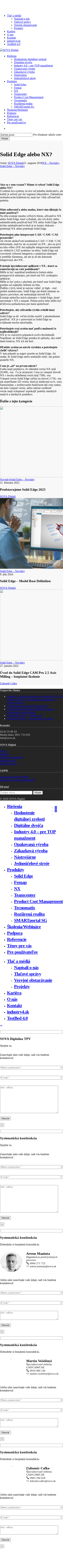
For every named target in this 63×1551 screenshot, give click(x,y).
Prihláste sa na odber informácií (17, 779)
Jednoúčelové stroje (31, 863)
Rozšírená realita (29, 914)
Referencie (16, 939)
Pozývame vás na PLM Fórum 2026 (27, 705)
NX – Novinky (50, 163)
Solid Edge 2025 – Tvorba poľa (24, 715)
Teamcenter (25, 895)
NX (17, 888)
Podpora (14, 933)
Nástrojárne (25, 857)
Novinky (5, 479)
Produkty (15, 869)
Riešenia (14, 806)
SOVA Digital (15, 163)
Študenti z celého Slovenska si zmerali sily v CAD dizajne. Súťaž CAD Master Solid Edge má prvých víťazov (35, 699)
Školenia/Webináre (24, 926)
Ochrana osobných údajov (14, 776)
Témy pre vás (19, 945)
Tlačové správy (8, 763)
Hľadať (4, 138)
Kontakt (4, 754)
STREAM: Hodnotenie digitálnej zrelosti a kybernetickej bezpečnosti (30, 711)
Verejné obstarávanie (11, 757)
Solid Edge (23, 876)
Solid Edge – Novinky (12, 166)
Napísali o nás (8, 760)
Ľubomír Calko (8, 683)
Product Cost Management (38, 901)
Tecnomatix (24, 907)
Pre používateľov (22, 952)
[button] (1, 1025)
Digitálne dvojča (28, 825)
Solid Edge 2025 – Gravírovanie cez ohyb (30, 718)
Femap (20, 882)
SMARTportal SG (30, 920)
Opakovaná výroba (31, 844)
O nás (3, 750)
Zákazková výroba (30, 850)
